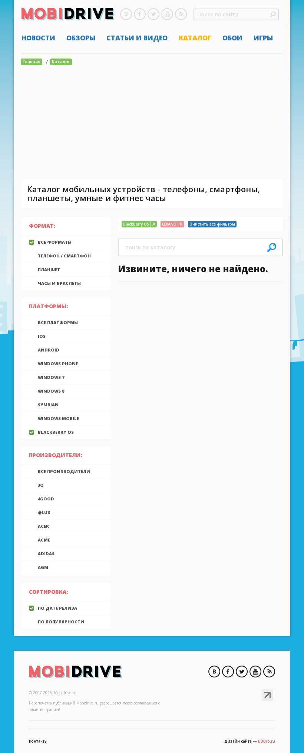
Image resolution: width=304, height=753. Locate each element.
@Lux (44, 512)
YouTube (167, 14)
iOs (42, 336)
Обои (232, 37)
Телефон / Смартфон (64, 256)
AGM (43, 567)
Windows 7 (51, 377)
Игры (263, 37)
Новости (38, 37)
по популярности (61, 621)
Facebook (140, 14)
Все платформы (58, 322)
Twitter (153, 14)
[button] (273, 14)
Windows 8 (51, 391)
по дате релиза (57, 608)
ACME (44, 540)
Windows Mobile (58, 418)
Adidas (46, 553)
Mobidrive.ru (68, 15)
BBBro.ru (266, 741)
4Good (46, 499)
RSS (181, 14)
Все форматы (55, 242)
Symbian (48, 404)
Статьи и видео (137, 37)
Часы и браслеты (59, 283)
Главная (31, 62)
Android (48, 350)
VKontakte (126, 14)
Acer (43, 526)
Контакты (38, 741)
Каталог (195, 37)
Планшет (49, 269)
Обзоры (80, 37)
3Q (41, 485)
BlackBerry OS (56, 432)
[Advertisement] (152, 123)
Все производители (64, 471)
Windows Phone (58, 363)
